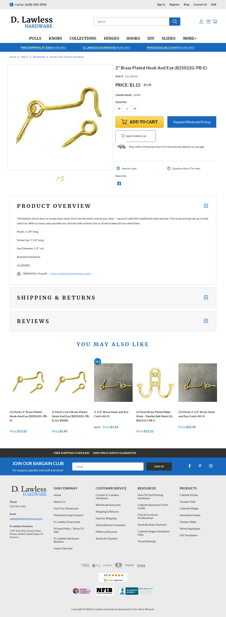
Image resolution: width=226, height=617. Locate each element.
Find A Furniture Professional (148, 516)
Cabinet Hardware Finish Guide (153, 506)
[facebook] (189, 466)
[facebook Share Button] (119, 184)
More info (43, 47)
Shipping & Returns (107, 511)
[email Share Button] (132, 184)
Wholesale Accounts (108, 504)
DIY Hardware (188, 535)
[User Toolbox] (201, 21)
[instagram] (211, 466)
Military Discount (106, 531)
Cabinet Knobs (189, 495)
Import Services (63, 548)
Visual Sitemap (147, 541)
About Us (59, 501)
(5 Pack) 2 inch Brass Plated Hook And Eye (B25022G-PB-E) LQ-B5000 (71, 416)
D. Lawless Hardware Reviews (66, 540)
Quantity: (121, 102)
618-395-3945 (18, 506)
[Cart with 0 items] (215, 21)
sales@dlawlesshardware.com (26, 518)
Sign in (161, 4)
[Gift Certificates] (208, 21)
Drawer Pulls (187, 501)
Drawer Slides (188, 521)
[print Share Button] (144, 184)
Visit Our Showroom (66, 508)
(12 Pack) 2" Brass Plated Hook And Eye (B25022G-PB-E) (28, 416)
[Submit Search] (174, 21)
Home (57, 495)
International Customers (111, 525)
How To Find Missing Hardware (150, 496)
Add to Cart (29, 382)
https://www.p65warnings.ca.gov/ (70, 273)
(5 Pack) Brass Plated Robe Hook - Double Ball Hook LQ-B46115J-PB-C (154, 416)
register (175, 4)
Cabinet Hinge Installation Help (154, 533)
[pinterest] (200, 466)
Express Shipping (106, 518)
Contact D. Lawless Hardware (107, 496)
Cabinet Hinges (189, 508)
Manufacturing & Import (68, 515)
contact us (200, 4)
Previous (216, 606)
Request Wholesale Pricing (191, 122)
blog (186, 4)
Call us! (31, 4)
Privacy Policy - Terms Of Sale (69, 530)
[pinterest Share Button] (157, 184)
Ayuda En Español (106, 538)
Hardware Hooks (190, 515)
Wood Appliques (190, 528)
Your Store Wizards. (143, 609)
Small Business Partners (152, 524)
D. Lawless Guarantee (67, 521)
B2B (213, 4)
